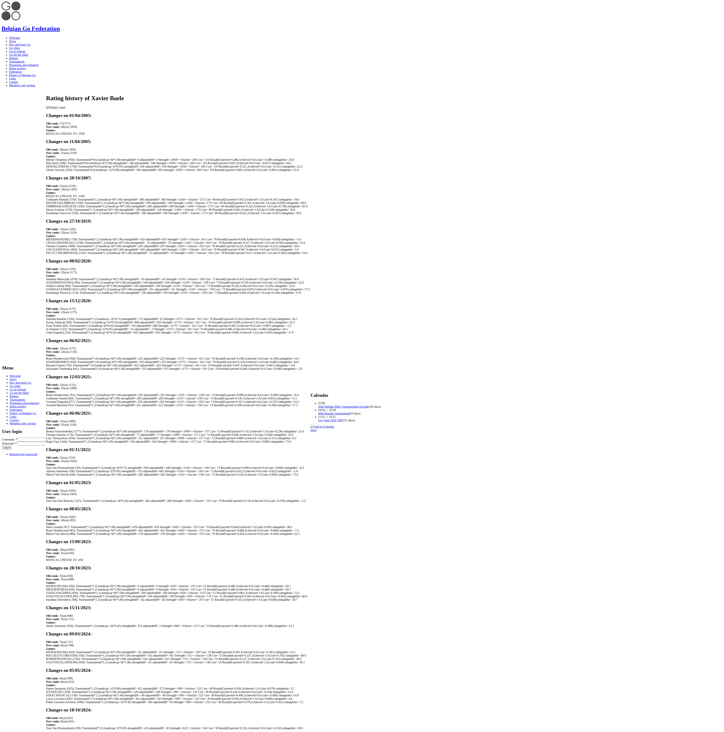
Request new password (23, 454)
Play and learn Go (20, 44)
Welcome (14, 37)
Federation (15, 71)
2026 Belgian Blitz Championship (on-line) (344, 406)
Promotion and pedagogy (24, 65)
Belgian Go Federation (31, 28)
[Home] (11, 19)
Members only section (22, 85)
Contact (13, 82)
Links (12, 78)
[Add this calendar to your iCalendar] (322, 426)
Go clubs (14, 48)
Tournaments (17, 61)
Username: (9, 439)
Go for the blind (18, 54)
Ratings (13, 58)
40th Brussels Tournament (333, 413)
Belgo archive (17, 68)
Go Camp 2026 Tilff (330, 420)
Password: (9, 443)
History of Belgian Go (22, 75)
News (12, 41)
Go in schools (17, 51)
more (314, 430)
